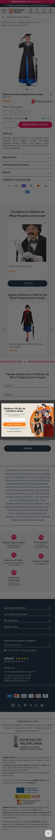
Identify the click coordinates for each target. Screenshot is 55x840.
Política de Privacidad (14, 428)
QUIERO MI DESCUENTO (14, 424)
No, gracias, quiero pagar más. (14, 431)
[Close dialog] (52, 405)
